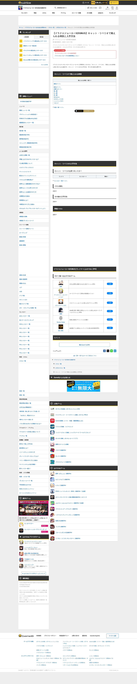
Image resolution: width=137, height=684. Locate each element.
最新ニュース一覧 (24, 110)
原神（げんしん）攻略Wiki (43, 656)
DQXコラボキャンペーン (26, 489)
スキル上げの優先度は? (26, 180)
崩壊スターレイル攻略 (42, 650)
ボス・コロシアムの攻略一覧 (27, 308)
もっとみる (44, 64)
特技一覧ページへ (59, 107)
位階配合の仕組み (24, 196)
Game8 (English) (95, 636)
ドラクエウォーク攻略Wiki (43, 652)
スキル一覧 (58, 364)
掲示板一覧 (22, 131)
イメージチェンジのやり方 (27, 452)
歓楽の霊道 (22, 245)
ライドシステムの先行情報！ (27, 464)
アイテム (63, 13)
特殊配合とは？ (23, 200)
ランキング (112, 13)
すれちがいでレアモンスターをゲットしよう (32, 208)
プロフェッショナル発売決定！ (28, 114)
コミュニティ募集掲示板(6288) (28, 143)
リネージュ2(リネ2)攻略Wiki (70, 665)
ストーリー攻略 (76, 13)
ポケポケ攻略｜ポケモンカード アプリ (99, 646)
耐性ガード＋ (57, 87)
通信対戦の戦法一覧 (25, 403)
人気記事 (26, 37)
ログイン (115, 2)
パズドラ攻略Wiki (67, 650)
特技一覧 (22, 391)
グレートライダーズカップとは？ (29, 456)
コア (20, 287)
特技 (35, 13)
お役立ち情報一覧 (24, 155)
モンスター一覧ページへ (60, 181)
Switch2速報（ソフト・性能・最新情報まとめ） (102, 641)
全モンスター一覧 (24, 316)
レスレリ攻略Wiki (94, 656)
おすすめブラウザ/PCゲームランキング (34, 573)
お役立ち (100, 13)
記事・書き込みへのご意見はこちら (86, 355)
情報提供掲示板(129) (25, 147)
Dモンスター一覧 (24, 344)
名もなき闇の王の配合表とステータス (34, 60)
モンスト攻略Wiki (94, 650)
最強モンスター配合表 (29, 46)
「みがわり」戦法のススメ (27, 415)
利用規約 (38, 636)
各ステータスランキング (26, 320)
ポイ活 (87, 2)
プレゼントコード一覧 (25, 481)
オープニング (23, 233)
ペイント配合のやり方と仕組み (28, 460)
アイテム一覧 (23, 436)
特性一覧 (22, 395)
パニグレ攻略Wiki (41, 665)
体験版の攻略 (23, 216)
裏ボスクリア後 (23, 304)
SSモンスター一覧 (24, 324)
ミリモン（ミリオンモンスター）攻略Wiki (100, 665)
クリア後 (22, 295)
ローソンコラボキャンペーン (27, 493)
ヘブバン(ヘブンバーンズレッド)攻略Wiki (74, 663)
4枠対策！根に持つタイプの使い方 (29, 411)
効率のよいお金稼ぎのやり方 (27, 192)
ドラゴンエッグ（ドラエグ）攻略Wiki (46, 663)
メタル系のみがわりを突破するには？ (30, 424)
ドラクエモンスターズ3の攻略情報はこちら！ (67, 56)
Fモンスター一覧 (24, 353)
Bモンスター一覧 (24, 336)
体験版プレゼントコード (26, 220)
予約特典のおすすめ (25, 485)
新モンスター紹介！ (25, 468)
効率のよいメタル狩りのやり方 (28, 188)
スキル (44, 13)
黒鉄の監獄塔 (23, 279)
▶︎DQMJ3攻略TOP (25, 101)
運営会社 (84, 636)
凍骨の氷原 (22, 275)
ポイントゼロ (23, 300)
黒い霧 (55, 91)
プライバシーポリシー (50, 636)
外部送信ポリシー (64, 636)
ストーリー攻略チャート (26, 229)
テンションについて (25, 171)
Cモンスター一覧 (24, 340)
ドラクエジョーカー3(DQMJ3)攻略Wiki (64, 360)
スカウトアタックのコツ (26, 167)
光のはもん (57, 97)
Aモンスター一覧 (24, 332)
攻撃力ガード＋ (58, 89)
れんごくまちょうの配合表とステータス (35, 55)
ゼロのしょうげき (58, 99)
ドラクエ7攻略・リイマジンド (44, 646)
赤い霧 (55, 95)
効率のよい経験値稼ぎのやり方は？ (29, 184)
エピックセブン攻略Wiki (69, 656)
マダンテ (56, 103)
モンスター (24, 13)
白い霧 (55, 93)
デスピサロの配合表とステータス (33, 50)
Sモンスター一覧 (24, 328)
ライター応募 (112, 636)
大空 (20, 291)
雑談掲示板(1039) (24, 135)
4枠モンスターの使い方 (26, 419)
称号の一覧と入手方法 (25, 444)
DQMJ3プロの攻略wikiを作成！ (28, 118)
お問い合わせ (75, 636)
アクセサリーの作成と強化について (29, 432)
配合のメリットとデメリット (27, 175)
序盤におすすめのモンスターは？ (29, 159)
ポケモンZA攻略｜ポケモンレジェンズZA (47, 641)
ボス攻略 (89, 13)
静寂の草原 (22, 237)
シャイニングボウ (58, 101)
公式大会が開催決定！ (25, 407)
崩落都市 (22, 241)
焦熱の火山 (22, 283)
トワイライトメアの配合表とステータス (35, 41)
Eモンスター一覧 (24, 349)
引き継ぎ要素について (25, 163)
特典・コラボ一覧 (24, 476)
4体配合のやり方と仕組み (26, 204)
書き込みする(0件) (84, 345)
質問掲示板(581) (24, 139)
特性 (53, 13)
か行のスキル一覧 (60, 368)
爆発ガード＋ (57, 84)
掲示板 (41, 37)
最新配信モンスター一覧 (26, 122)
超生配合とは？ (23, 448)
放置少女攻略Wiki (94, 663)
